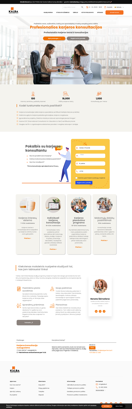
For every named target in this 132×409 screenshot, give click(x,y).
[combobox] (92, 156)
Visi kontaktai (100, 390)
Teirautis (27, 322)
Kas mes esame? (15, 385)
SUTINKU (106, 406)
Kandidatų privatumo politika (76, 391)
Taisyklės (41, 391)
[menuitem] (118, 7)
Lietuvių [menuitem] (119, 7)
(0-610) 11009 (103, 387)
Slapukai (41, 395)
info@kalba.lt (103, 384)
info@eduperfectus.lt (104, 350)
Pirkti (92, 348)
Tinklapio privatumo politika (75, 388)
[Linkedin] (96, 311)
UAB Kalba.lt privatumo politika (76, 385)
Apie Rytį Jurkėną (15, 391)
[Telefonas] (104, 311)
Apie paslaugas (53, 38)
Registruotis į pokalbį (78, 38)
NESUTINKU (119, 406)
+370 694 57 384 (95, 353)
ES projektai (13, 395)
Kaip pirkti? (42, 385)
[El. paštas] (100, 311)
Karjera (12, 388)
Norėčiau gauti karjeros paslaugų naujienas (91, 178)
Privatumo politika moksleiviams (77, 395)
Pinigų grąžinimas (44, 388)
